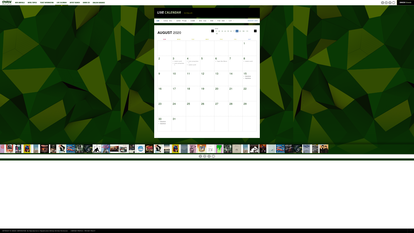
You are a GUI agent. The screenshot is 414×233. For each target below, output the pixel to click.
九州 (230, 21)
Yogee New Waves (222, 61)
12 (217, 33)
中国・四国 (221, 21)
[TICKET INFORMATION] (46, 2)
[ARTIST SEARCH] (74, 2)
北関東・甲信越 (181, 21)
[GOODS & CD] (86, 2)
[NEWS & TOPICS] (32, 2)
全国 (157, 21)
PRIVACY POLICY (90, 231)
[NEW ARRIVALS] (20, 2)
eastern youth (178, 61)
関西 (211, 21)
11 (247, 31)
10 (243, 31)
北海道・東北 (167, 21)
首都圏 (193, 21)
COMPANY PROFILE (77, 231)
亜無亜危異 (248, 76)
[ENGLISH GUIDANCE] (99, 2)
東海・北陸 (202, 21)
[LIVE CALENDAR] (61, 2)
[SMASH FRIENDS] (405, 3)
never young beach (179, 64)
